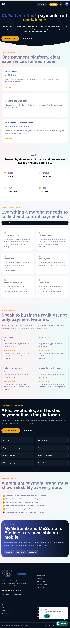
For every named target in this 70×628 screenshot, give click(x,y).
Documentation (5, 613)
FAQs (3, 604)
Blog (2, 607)
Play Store (17, 595)
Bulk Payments (41, 581)
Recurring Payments (43, 584)
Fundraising (40, 587)
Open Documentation (10, 430)
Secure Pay (40, 578)
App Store (6, 595)
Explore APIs (28, 430)
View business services (11, 223)
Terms (3, 610)
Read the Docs (27, 38)
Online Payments (42, 572)
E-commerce (40, 604)
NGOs (38, 613)
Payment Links (41, 575)
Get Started (53, 4)
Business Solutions (10, 38)
